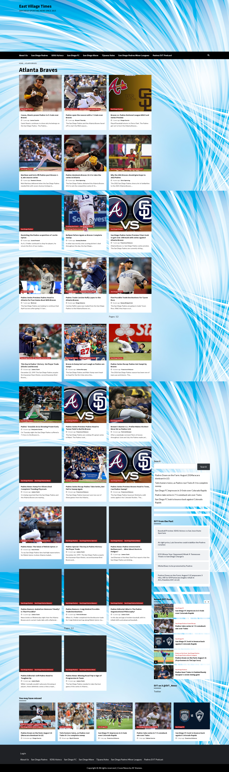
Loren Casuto (34, 120)
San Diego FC (73, 55)
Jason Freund (35, 240)
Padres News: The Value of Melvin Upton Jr (39, 546)
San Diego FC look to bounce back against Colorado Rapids (179, 501)
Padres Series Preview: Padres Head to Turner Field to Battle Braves (82, 427)
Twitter (157, 691)
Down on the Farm (181, 638)
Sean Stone (35, 549)
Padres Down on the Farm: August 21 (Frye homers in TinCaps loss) (190, 643)
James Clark (35, 369)
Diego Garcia (125, 120)
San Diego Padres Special (88, 541)
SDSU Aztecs (57, 55)
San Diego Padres (39, 55)
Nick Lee (33, 303)
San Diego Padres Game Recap (90, 109)
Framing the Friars (72, 226)
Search (157, 461)
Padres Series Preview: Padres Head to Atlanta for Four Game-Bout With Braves (38, 298)
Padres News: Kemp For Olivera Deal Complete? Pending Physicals (36, 487)
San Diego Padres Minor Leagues (133, 55)
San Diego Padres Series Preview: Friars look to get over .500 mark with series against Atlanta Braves (130, 237)
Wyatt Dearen (74, 738)
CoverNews (123, 768)
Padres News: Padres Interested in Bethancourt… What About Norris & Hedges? (126, 549)
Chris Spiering (80, 180)
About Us (23, 55)
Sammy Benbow (81, 240)
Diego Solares (80, 303)
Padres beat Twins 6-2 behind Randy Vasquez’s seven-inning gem (190, 658)
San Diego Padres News (87, 291)
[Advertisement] (114, 33)
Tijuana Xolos (108, 55)
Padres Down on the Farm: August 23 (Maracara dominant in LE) (177, 477)
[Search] (208, 55)
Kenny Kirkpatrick (127, 303)
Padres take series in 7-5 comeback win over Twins (178, 495)
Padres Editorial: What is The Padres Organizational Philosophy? (126, 610)
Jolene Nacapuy (81, 369)
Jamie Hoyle (35, 681)
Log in (23, 753)
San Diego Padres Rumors (43, 603)
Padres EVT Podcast (162, 55)
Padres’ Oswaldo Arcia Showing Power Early (40, 426)
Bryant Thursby (80, 120)
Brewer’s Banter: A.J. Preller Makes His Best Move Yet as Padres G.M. (129, 427)
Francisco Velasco (127, 243)
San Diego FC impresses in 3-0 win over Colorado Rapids (181, 490)
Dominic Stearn (36, 180)
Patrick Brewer (126, 432)
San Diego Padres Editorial (134, 169)
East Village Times (35, 6)
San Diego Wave (90, 55)
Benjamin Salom (36, 429)
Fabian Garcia (150, 738)
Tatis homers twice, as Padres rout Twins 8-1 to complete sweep (181, 484)
